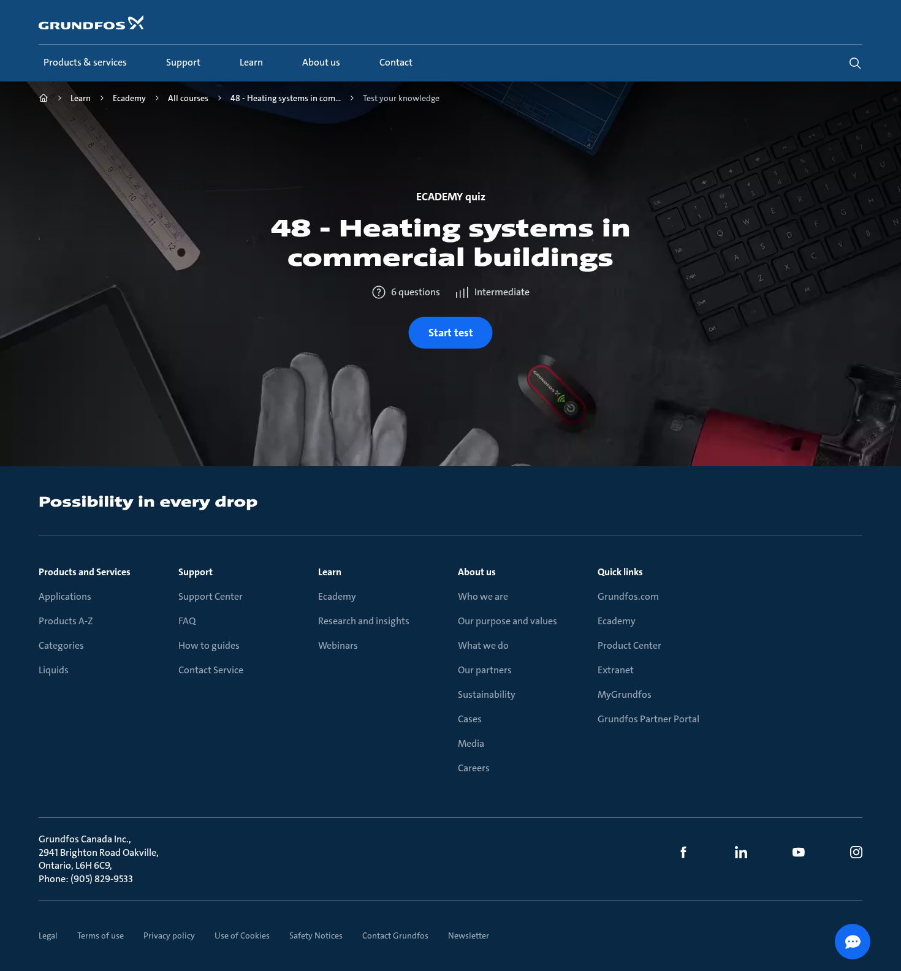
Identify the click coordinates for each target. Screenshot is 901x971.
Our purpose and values (507, 620)
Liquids (54, 669)
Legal (48, 935)
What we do (483, 645)
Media (471, 743)
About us (477, 571)
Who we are (483, 596)
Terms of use (100, 935)
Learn (329, 571)
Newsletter (468, 935)
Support (195, 571)
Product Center (629, 645)
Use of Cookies (242, 935)
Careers (474, 767)
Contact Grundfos (395, 935)
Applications (65, 596)
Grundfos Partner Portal (648, 718)
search (855, 63)
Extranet (616, 669)
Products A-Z (66, 620)
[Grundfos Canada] (43, 99)
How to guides (209, 645)
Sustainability (486, 694)
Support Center (210, 596)
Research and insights (363, 620)
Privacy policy (169, 935)
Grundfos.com (628, 596)
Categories (61, 645)
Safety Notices (316, 935)
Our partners (485, 669)
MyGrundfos (625, 694)
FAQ (187, 620)
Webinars (338, 645)
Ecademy (337, 596)
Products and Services (85, 571)
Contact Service (210, 669)
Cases (470, 718)
